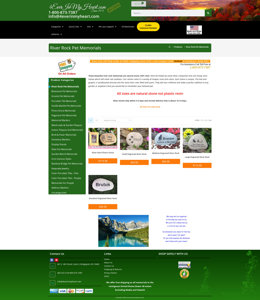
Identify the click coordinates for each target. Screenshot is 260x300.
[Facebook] (52, 260)
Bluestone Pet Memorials (64, 91)
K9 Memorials (128, 26)
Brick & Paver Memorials (63, 134)
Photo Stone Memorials (63, 110)
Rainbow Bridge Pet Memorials (67, 163)
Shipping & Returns (113, 269)
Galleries (55, 34)
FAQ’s (106, 276)
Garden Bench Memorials (64, 154)
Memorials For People (62, 182)
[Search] (208, 13)
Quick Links (74, 26)
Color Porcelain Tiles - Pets (65, 173)
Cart (192, 3)
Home (106, 259)
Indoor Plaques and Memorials (67, 129)
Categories (56, 26)
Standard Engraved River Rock (103, 198)
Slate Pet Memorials (61, 149)
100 (201, 120)
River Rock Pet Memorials (197, 47)
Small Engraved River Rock (134, 154)
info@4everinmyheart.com (69, 281)
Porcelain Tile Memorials (64, 101)
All (210, 120)
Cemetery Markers (60, 139)
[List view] (96, 120)
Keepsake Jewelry (60, 168)
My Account (179, 3)
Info (89, 26)
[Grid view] (90, 120)
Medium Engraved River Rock (165, 153)
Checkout (203, 3)
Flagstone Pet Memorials (64, 115)
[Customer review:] (184, 273)
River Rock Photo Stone (103, 152)
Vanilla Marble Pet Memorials (66, 105)
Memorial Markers (60, 120)
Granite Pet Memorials (62, 96)
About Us (108, 262)
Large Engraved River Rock (197, 157)
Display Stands (58, 144)
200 (206, 120)
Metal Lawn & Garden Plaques (66, 125)
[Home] (170, 47)
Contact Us (109, 266)
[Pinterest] (56, 260)
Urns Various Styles (61, 158)
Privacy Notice (110, 273)
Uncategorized (58, 192)
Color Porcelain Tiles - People (66, 178)
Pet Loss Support (106, 26)
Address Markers (60, 187)
